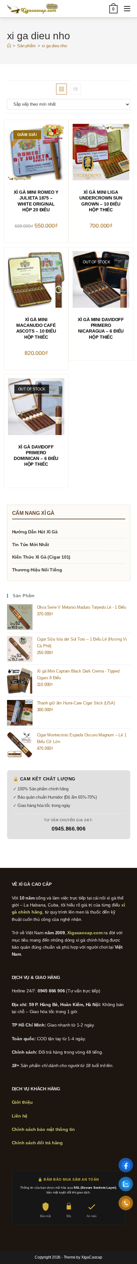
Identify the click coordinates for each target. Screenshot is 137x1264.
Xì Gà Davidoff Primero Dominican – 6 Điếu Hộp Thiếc (36, 455)
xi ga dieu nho (54, 45)
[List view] (75, 89)
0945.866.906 (68, 829)
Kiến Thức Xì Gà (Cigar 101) (41, 557)
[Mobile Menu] (124, 8)
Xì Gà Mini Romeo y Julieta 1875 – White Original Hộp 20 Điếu (36, 201)
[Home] (9, 45)
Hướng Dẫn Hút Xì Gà (35, 531)
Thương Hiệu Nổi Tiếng (37, 569)
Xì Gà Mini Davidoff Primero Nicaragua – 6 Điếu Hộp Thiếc (101, 328)
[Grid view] (61, 89)
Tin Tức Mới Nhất (30, 544)
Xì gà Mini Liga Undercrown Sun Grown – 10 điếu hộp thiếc (100, 201)
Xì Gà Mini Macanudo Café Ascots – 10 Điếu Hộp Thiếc (36, 328)
